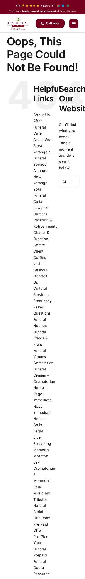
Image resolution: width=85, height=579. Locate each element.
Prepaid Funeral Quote (40, 561)
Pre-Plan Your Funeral (40, 542)
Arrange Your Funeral (40, 189)
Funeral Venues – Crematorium (44, 375)
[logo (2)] (18, 23)
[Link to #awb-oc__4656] (73, 23)
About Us (41, 115)
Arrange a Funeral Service (42, 158)
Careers (40, 214)
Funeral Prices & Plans (40, 338)
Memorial (41, 450)
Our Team (41, 518)
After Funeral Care (39, 127)
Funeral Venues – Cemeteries (43, 356)
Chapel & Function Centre (41, 238)
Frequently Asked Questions (42, 307)
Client (38, 251)
